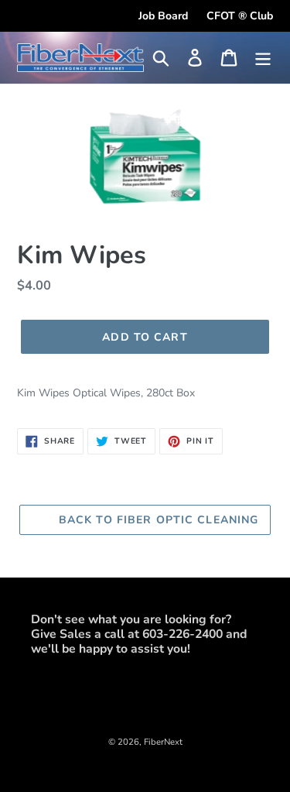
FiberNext (163, 742)
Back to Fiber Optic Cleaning (156, 520)
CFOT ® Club (239, 16)
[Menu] (263, 57)
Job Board (163, 16)
